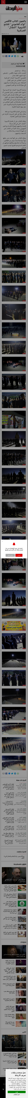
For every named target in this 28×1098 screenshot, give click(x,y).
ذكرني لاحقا (10, 555)
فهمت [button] (16, 1092)
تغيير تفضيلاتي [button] (17, 1094)
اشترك (19, 555)
